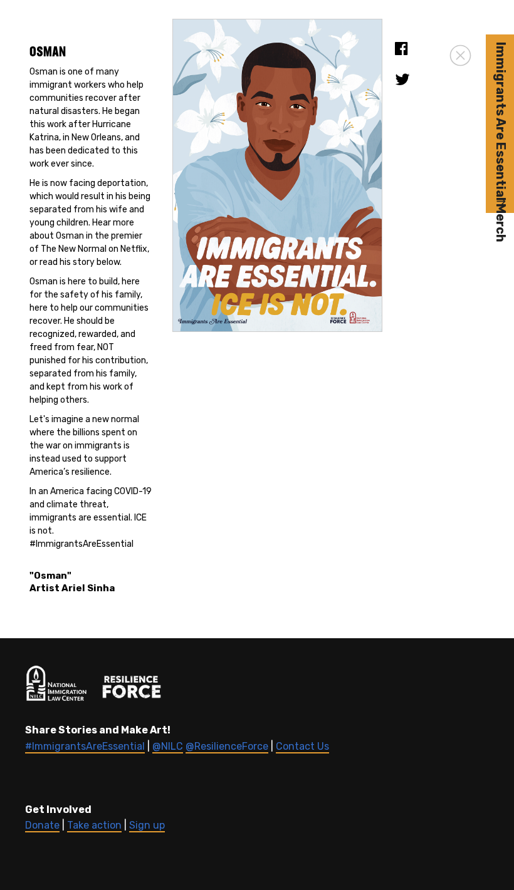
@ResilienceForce (227, 746)
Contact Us (302, 746)
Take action (94, 825)
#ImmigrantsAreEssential (85, 746)
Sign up (147, 825)
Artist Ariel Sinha (72, 588)
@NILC (167, 746)
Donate (42, 825)
